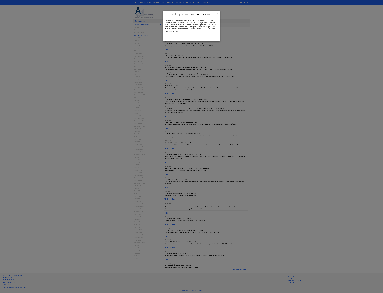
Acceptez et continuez (210, 38)
